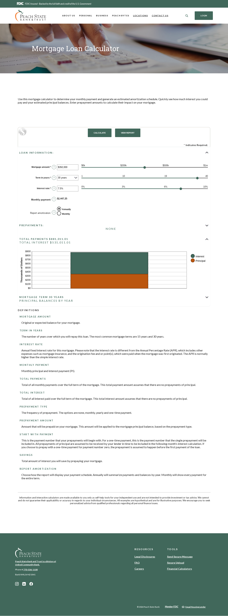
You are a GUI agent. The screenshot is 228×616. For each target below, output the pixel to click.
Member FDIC (171, 606)
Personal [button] (85, 15)
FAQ (137, 562)
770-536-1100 (30, 569)
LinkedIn (24, 584)
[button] (114, 152)
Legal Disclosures (144, 556)
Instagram (17, 584)
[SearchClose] (186, 15)
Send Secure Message (180, 556)
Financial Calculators (179, 568)
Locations (140, 15)
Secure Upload (175, 562)
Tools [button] (172, 549)
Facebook (31, 584)
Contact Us (160, 15)
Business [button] (102, 15)
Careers (139, 568)
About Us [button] (68, 15)
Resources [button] (143, 549)
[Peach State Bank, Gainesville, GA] (30, 15)
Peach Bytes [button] (120, 15)
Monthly (66, 214)
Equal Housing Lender (195, 607)
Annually (66, 209)
